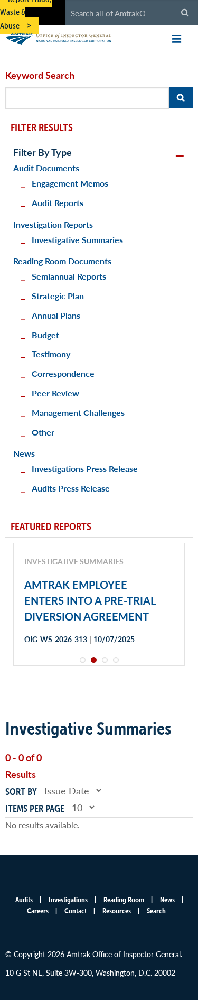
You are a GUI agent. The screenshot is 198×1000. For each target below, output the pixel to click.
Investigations (68, 899)
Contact (75, 910)
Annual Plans (56, 315)
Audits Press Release (71, 488)
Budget (45, 335)
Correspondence (63, 373)
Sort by (21, 791)
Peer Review (55, 393)
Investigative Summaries (77, 240)
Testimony (51, 354)
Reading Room (123, 899)
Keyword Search (39, 74)
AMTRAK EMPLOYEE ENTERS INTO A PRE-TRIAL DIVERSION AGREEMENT (89, 600)
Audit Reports (57, 203)
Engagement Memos (70, 183)
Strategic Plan (58, 296)
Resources (116, 910)
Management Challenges (78, 412)
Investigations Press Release (85, 468)
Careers (38, 910)
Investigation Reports (53, 224)
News (24, 453)
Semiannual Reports (69, 276)
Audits (24, 899)
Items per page (34, 808)
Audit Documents (46, 168)
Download (61, 676)
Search (156, 910)
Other (43, 432)
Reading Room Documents (62, 261)
